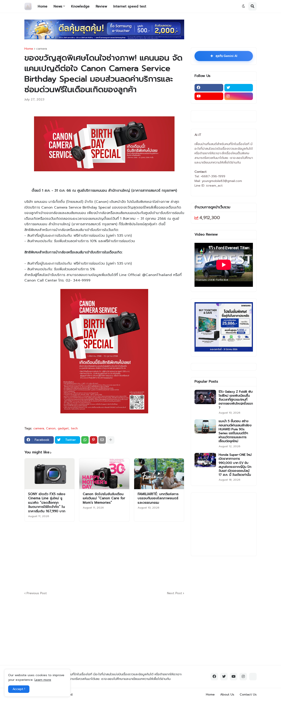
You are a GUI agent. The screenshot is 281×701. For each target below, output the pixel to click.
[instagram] (238, 96)
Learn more (42, 679)
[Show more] (110, 440)
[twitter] (238, 87)
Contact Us (248, 694)
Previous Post (37, 593)
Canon (51, 428)
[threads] (253, 676)
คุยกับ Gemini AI (223, 56)
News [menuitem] (58, 6)
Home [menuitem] (42, 6)
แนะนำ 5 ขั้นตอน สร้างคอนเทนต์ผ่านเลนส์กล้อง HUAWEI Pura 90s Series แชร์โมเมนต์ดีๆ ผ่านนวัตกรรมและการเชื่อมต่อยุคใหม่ (235, 431)
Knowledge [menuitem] (80, 6)
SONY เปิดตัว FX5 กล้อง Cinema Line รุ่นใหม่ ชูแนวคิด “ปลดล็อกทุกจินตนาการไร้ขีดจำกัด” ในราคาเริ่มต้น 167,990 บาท (46, 503)
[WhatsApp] (85, 440)
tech (74, 428)
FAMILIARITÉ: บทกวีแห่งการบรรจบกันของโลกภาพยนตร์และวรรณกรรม (158, 498)
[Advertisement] (130, 555)
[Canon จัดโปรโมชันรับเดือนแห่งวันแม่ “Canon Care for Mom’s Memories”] (104, 473)
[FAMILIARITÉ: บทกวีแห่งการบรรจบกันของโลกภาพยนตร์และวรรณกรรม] (159, 473)
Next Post (174, 593)
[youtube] (209, 96)
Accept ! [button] (19, 689)
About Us (227, 694)
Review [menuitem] (101, 6)
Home (28, 48)
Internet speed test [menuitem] (129, 6)
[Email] (102, 440)
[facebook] (209, 87)
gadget (63, 428)
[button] (243, 6)
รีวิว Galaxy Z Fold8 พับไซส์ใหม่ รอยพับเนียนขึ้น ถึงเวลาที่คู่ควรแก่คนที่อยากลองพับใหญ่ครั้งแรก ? (236, 400)
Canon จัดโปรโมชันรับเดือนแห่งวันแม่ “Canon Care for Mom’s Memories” (104, 498)
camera (41, 48)
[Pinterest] (93, 440)
